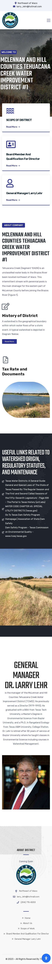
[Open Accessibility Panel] (46, 958)
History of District (20, 315)
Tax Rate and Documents (14, 371)
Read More (11, 127)
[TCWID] (10, 20)
